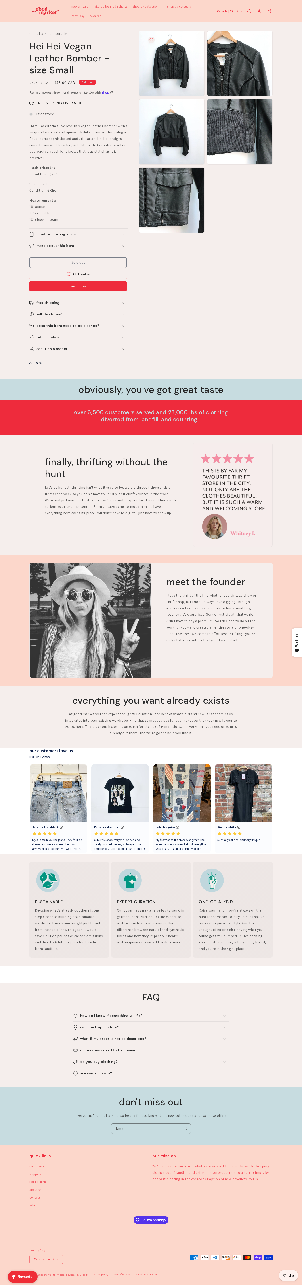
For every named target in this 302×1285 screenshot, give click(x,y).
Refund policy (100, 1274)
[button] (147, 6)
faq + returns (38, 1182)
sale (32, 1205)
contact (34, 1197)
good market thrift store (52, 1274)
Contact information (146, 1274)
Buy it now (78, 286)
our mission (37, 1166)
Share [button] (38, 363)
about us (35, 1190)
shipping (35, 1174)
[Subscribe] (186, 1128)
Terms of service (121, 1274)
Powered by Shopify (77, 1274)
